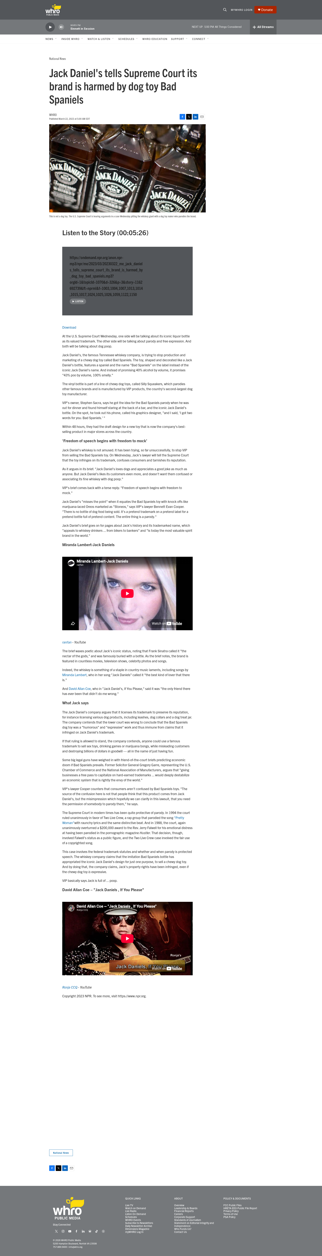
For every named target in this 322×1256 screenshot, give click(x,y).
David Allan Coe (80, 688)
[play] (50, 27)
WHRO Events (133, 1220)
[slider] (67, 27)
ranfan (67, 642)
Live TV (129, 1205)
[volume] (61, 27)
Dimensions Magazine (137, 1228)
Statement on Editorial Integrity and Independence (194, 1224)
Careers (178, 1214)
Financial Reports (184, 1211)
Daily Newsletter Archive (138, 1225)
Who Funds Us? (182, 1228)
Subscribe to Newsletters (139, 1222)
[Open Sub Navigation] (56, 38)
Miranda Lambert (74, 675)
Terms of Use (230, 1214)
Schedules (131, 1217)
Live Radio (130, 1211)
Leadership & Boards (185, 1208)
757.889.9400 (60, 1246)
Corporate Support (184, 1217)
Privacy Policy (231, 1211)
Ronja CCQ (69, 987)
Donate (267, 10)
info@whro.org (75, 1246)
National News (57, 58)
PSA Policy (229, 1217)
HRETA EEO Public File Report (240, 1208)
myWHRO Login (241, 9)
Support (177, 38)
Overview (179, 1205)
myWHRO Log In (134, 1231)
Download (69, 327)
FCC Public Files (232, 1205)
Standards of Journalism (187, 1220)
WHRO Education (154, 38)
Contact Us (180, 1231)
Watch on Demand (135, 1208)
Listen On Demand (135, 1214)
